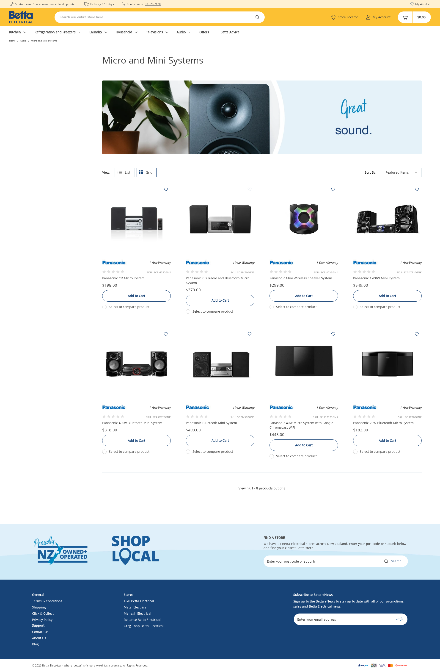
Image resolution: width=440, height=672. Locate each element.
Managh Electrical (137, 613)
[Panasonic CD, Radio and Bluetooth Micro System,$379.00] (220, 219)
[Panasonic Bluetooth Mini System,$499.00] (220, 364)
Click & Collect (43, 613)
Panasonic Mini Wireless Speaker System (301, 278)
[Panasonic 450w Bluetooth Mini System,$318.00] (136, 364)
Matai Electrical (135, 607)
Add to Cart (136, 296)
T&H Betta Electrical (139, 601)
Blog (35, 644)
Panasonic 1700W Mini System (376, 278)
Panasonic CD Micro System (123, 278)
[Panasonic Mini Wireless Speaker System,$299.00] (304, 219)
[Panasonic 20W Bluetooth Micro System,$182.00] (387, 364)
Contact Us (40, 632)
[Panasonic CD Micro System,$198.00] (136, 219)
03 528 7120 (153, 4)
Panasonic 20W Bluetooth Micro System (383, 423)
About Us (39, 638)
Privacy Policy (42, 619)
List (127, 172)
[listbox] (401, 172)
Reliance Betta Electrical (142, 619)
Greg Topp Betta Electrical (144, 626)
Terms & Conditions (47, 601)
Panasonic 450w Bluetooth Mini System (132, 423)
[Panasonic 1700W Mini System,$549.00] (387, 219)
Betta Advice (229, 32)
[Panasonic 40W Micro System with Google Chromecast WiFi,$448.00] (304, 364)
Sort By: (370, 172)
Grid (149, 172)
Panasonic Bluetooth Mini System (211, 423)
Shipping (39, 607)
